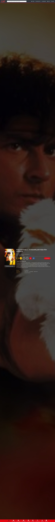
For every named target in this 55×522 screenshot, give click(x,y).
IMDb (20, 258)
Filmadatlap (9, 521)
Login (53, 1)
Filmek (33, 1)
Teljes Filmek (13, 521)
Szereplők (42, 521)
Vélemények (46, 521)
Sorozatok (38, 1)
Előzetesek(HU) (18, 521)
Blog (49, 1)
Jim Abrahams (26, 270)
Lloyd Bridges (31, 271)
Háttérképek (28, 521)
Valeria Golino (36, 271)
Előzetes (47, 258)
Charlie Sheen (26, 271)
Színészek (44, 1)
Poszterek (33, 521)
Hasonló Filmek (38, 521)
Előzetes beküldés (9, 266)
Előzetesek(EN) (23, 521)
